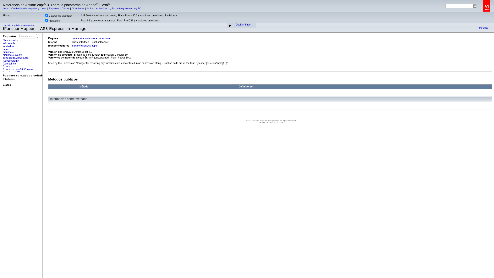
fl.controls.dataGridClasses (18, 69)
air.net (6, 49)
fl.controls (8, 66)
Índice (90, 8)
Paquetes (54, 8)
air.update (8, 52)
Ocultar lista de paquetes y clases (29, 8)
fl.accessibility (11, 60)
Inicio (6, 8)
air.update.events (12, 54)
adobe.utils (9, 43)
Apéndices (102, 8)
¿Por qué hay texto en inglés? (125, 8)
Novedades (78, 8)
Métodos (483, 27)
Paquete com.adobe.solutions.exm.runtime (35, 75)
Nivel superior (10, 40)
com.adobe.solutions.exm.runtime (19, 25)
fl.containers (10, 63)
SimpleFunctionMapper (85, 45)
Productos (54, 20)
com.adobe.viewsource (16, 57)
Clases (66, 8)
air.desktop (9, 46)
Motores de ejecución (60, 15)
